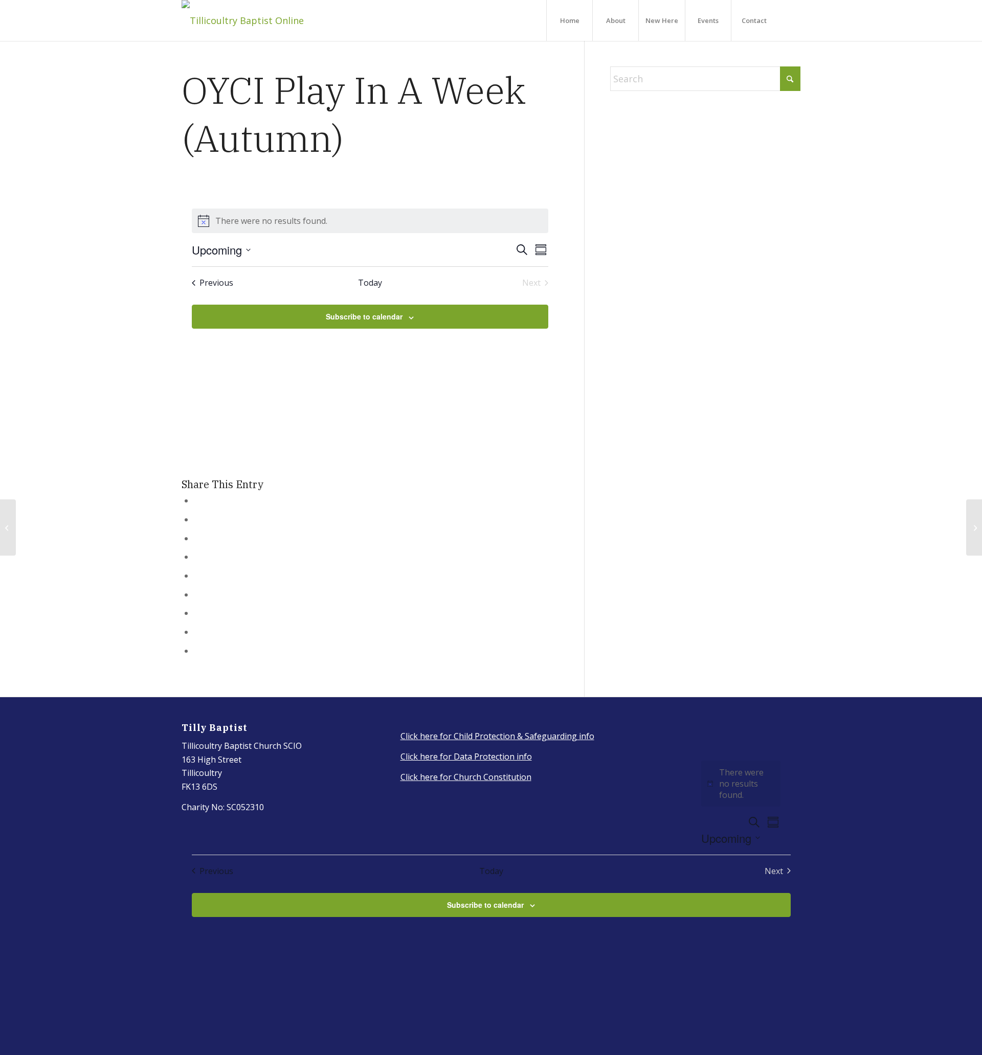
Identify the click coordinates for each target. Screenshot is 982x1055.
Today (370, 282)
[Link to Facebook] (792, 20)
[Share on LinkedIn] (198, 575)
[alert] (370, 221)
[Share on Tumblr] (198, 594)
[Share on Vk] (198, 613)
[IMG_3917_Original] (243, 20)
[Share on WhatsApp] (198, 538)
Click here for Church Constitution (465, 777)
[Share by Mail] (198, 651)
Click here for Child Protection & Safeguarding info (497, 736)
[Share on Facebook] (198, 500)
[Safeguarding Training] (8, 527)
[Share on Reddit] (198, 632)
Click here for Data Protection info (466, 756)
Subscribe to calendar (364, 316)
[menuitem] (569, 20)
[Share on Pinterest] (198, 557)
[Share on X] (198, 519)
